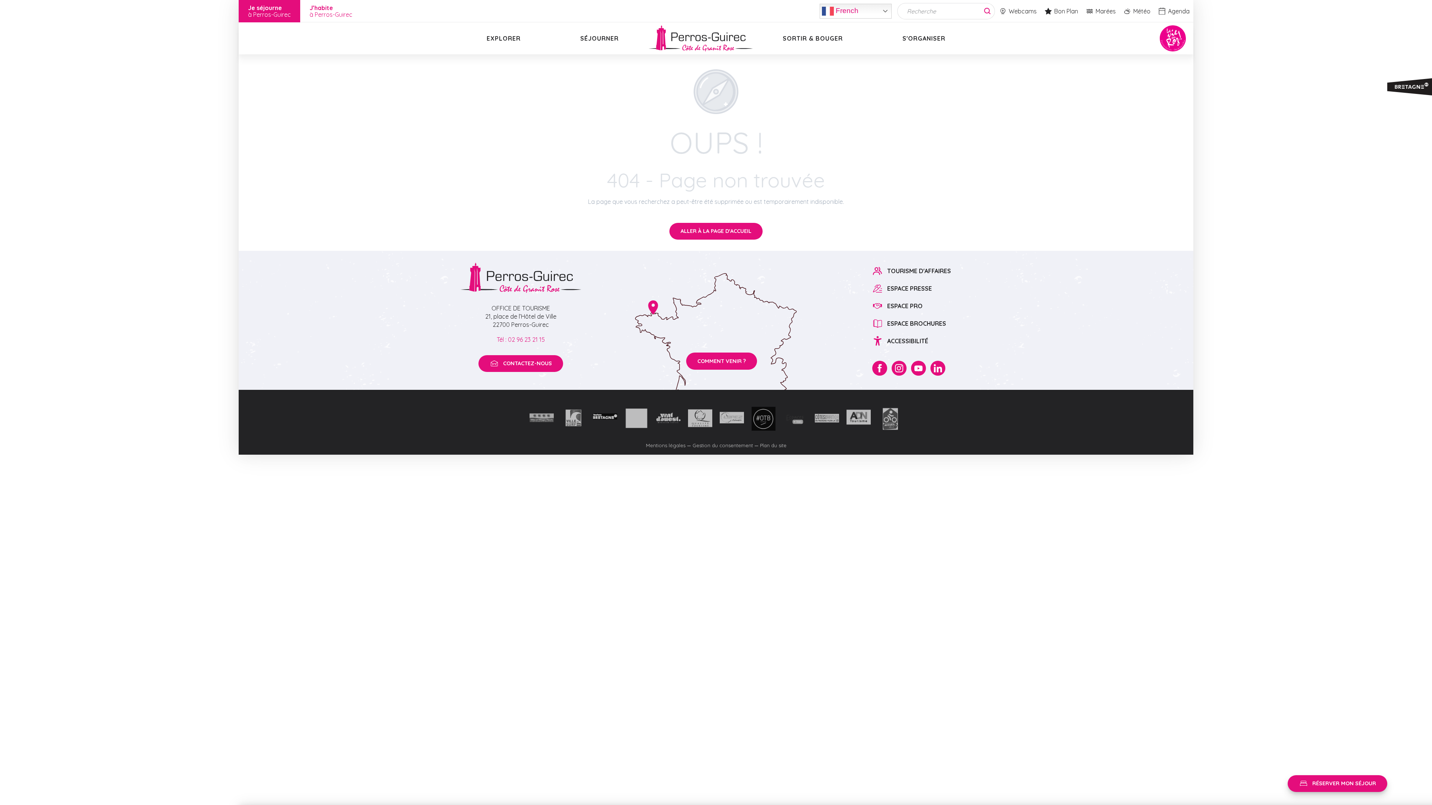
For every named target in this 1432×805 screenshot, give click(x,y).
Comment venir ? (721, 361)
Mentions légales (665, 445)
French (846, 10)
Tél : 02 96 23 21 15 (521, 339)
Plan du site (773, 445)
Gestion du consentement (723, 445)
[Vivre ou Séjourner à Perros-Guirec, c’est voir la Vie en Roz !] (701, 38)
